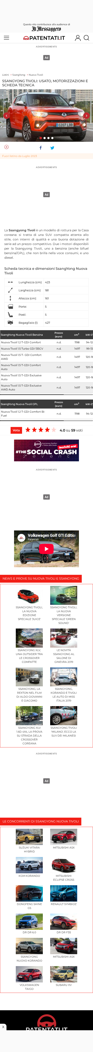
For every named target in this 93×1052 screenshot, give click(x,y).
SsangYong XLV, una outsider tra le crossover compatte (29, 656)
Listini (5, 74)
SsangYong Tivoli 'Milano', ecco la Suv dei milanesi (64, 731)
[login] (78, 37)
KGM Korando (29, 875)
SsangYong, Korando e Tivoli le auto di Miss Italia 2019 (64, 694)
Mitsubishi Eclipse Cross (63, 877)
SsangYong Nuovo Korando (29, 958)
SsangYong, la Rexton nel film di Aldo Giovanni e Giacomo (29, 694)
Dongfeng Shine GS (29, 906)
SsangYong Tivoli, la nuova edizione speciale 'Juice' (29, 613)
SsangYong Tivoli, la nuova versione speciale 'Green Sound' (63, 615)
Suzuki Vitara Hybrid (29, 849)
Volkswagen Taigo (29, 986)
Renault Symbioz (64, 904)
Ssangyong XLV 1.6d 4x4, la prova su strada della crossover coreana (29, 735)
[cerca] (88, 37)
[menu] (6, 37)
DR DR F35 (64, 932)
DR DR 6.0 (29, 932)
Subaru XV (64, 985)
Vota (16, 430)
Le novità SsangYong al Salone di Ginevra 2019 (63, 656)
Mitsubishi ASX (64, 847)
